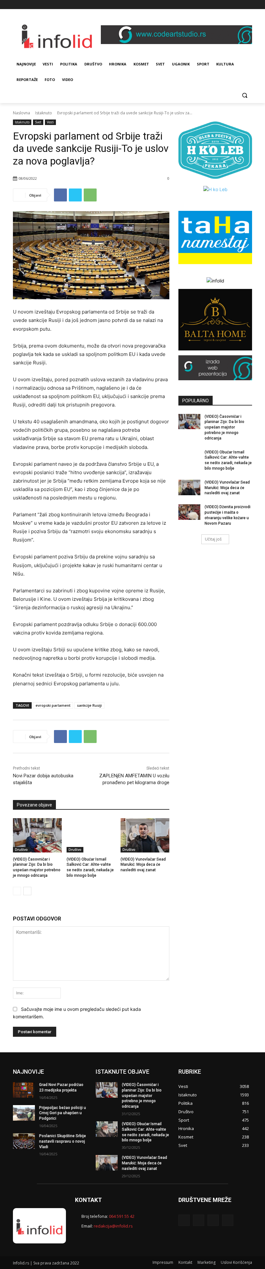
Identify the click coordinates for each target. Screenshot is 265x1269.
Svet (38, 122)
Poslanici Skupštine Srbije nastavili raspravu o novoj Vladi (62, 1141)
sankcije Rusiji (89, 705)
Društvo (21, 849)
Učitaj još (213, 539)
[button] (244, 95)
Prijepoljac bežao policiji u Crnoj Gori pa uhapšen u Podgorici (62, 1113)
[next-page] (27, 891)
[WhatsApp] (90, 195)
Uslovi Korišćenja (236, 1262)
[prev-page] (17, 891)
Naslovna (21, 113)
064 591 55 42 (121, 1216)
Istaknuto (43, 113)
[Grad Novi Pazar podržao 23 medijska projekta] (24, 1090)
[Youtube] (248, 4)
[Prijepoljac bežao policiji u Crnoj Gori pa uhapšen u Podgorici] (24, 1113)
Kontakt (185, 1262)
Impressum (163, 1262)
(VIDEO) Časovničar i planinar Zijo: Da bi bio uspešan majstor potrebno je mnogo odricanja (224, 427)
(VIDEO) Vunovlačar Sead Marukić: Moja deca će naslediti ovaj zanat (143, 865)
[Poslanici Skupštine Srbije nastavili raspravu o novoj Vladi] (24, 1141)
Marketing (206, 1262)
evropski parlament (53, 705)
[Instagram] (230, 4)
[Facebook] (221, 4)
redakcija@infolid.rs (113, 1226)
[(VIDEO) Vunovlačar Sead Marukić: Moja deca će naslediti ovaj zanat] (145, 835)
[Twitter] (239, 4)
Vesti (50, 122)
